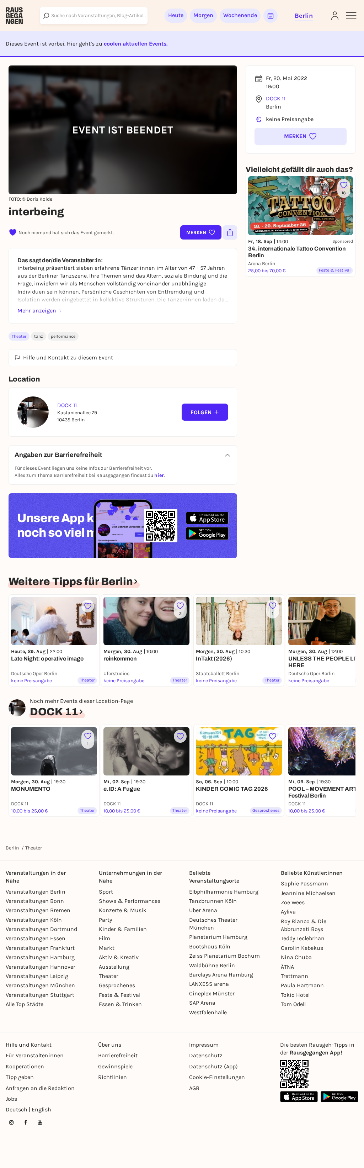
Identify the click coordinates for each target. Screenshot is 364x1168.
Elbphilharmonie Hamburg (223, 891)
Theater (19, 336)
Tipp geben (20, 1077)
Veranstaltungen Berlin (35, 891)
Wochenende (240, 15)
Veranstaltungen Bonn (35, 901)
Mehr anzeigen (36, 310)
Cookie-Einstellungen (217, 1077)
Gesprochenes (117, 985)
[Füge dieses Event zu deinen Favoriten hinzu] (87, 606)
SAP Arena (202, 1002)
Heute (175, 15)
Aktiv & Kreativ (119, 957)
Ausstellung (114, 966)
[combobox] (94, 15)
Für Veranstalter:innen (35, 1055)
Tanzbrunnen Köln (213, 901)
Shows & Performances (129, 901)
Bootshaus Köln (209, 946)
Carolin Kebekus (302, 948)
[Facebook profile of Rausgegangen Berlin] (25, 1122)
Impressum (204, 1044)
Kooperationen (25, 1066)
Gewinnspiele (115, 1066)
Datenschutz (206, 1055)
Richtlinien (112, 1077)
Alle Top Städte (24, 1004)
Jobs (11, 1098)
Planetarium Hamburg (218, 936)
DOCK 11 (275, 98)
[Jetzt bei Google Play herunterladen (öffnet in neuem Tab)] (207, 533)
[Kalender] (270, 16)
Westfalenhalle (208, 1012)
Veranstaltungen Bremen (38, 910)
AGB (194, 1088)
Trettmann (294, 976)
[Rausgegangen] (14, 15)
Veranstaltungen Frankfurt (40, 948)
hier (159, 475)
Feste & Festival (119, 994)
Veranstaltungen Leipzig (37, 976)
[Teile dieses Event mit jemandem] (230, 232)
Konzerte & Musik (122, 910)
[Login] (334, 15)
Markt (106, 948)
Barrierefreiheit (118, 1055)
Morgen (203, 15)
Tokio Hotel (295, 994)
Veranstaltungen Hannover (40, 966)
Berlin (12, 848)
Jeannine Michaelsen (308, 893)
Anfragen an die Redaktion (40, 1088)
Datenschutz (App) (213, 1066)
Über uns (109, 1044)
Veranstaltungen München (40, 985)
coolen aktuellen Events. (135, 43)
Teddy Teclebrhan (303, 938)
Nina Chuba (296, 957)
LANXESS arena (209, 983)
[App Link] (294, 1074)
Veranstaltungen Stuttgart (40, 994)
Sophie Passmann (304, 883)
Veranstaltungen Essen (35, 938)
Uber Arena (203, 910)
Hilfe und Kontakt (29, 1044)
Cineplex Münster (212, 993)
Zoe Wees (293, 902)
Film (104, 938)
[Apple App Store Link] (299, 1096)
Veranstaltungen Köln (34, 919)
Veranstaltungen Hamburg (40, 957)
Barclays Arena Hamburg (221, 974)
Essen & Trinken (120, 1004)
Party (105, 919)
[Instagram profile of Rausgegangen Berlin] (11, 1122)
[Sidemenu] (351, 16)
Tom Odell (293, 1004)
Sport (106, 891)
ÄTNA (287, 966)
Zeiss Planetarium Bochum (224, 955)
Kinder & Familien (123, 929)
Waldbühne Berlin (212, 965)
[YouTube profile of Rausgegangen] (40, 1122)
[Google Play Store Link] (339, 1096)
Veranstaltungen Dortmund (41, 929)
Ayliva (288, 911)
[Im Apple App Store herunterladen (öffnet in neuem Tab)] (207, 518)
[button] (301, 136)
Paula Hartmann (302, 985)
